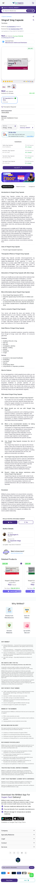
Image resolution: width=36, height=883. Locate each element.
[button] (3, 3)
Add (25, 880)
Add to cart (13, 591)
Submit (31, 867)
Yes (11, 522)
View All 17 (17, 167)
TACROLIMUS (5, 112)
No (27, 522)
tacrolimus (4, 23)
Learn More (30, 136)
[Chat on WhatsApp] (31, 875)
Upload (29, 10)
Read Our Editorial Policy (17, 553)
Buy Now (9, 880)
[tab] (4, 86)
